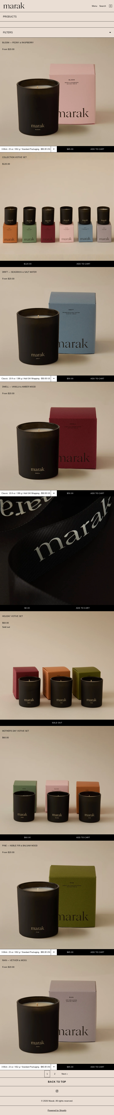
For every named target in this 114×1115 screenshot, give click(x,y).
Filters (8, 32)
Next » (65, 1074)
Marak (51, 1101)
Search (102, 6)
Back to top (57, 1082)
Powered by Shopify (57, 1110)
